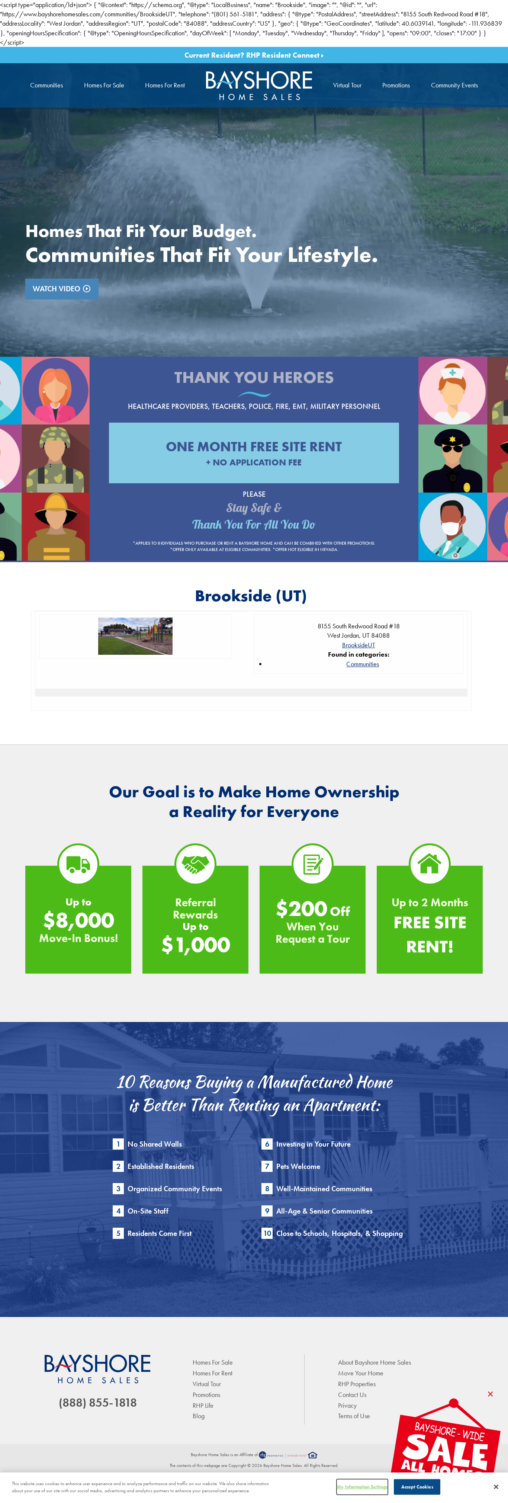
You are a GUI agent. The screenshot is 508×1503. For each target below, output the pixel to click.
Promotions (396, 85)
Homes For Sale (104, 85)
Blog (199, 1415)
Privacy (347, 1405)
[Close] (496, 1486)
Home (259, 85)
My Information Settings (362, 1487)
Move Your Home (360, 1373)
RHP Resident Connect (283, 55)
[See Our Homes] (445, 1450)
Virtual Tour (347, 85)
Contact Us (352, 1394)
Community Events (454, 85)
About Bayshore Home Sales (374, 1362)
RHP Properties (357, 1383)
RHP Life (203, 1405)
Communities (46, 85)
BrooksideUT (358, 645)
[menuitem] (259, 85)
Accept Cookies (417, 1487)
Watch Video (62, 289)
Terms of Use (354, 1415)
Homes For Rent (165, 85)
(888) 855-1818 (98, 1402)
